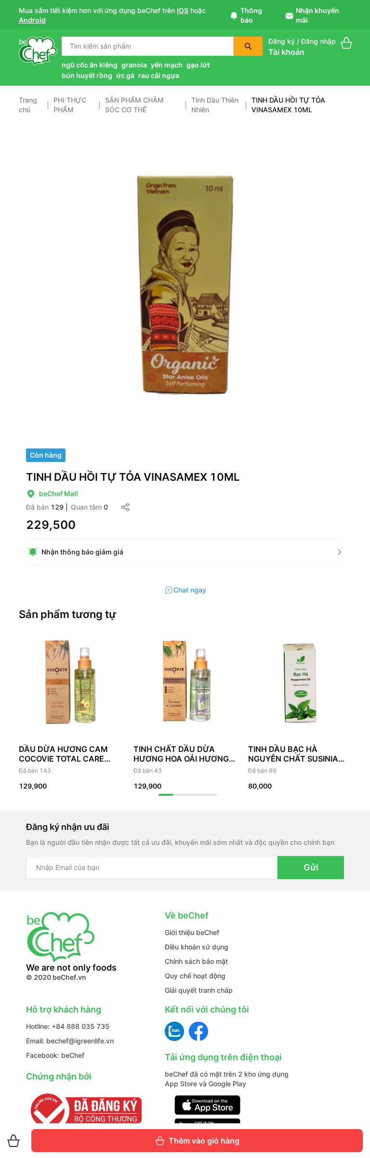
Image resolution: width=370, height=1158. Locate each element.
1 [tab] (166, 795)
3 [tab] (195, 795)
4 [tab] (209, 795)
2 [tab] (180, 795)
